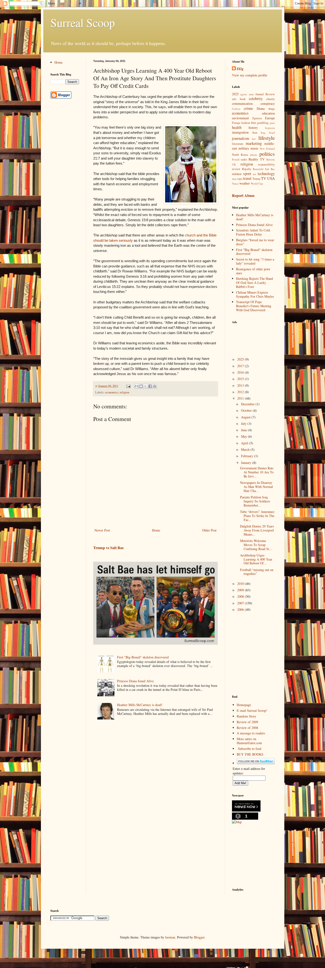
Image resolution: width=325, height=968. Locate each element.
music (254, 148)
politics (267, 153)
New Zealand (267, 148)
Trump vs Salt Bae (108, 548)
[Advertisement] (256, 337)
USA (271, 178)
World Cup (257, 183)
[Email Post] (128, 386)
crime (248, 108)
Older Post (209, 530)
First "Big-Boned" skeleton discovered (143, 657)
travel (247, 178)
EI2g (240, 68)
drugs (271, 109)
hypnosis (270, 128)
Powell (235, 159)
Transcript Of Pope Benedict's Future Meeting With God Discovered (253, 306)
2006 (241, 609)
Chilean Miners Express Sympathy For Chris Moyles (255, 294)
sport (247, 173)
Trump (256, 179)
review (236, 169)
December (248, 404)
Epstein (257, 118)
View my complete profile (249, 75)
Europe (270, 118)
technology (266, 173)
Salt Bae (270, 169)
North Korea (240, 155)
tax (254, 174)
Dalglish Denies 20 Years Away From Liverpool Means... (257, 530)
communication (242, 103)
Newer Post (102, 530)
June (244, 430)
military (243, 148)
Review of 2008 (247, 727)
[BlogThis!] (141, 386)
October (247, 410)
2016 (241, 372)
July (244, 423)
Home (156, 530)
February (247, 456)
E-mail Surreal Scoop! (252, 710)
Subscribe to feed (249, 748)
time (234, 179)
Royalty (246, 169)
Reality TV (257, 159)
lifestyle (266, 137)
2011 (241, 398)
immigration (240, 132)
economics (111, 392)
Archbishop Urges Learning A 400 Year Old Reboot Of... (256, 559)
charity (270, 99)
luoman (170, 937)
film (253, 123)
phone (253, 154)
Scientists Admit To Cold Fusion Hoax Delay (253, 232)
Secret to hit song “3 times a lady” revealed (255, 261)
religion (124, 392)
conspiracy (268, 103)
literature (237, 144)
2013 (241, 385)
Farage (236, 123)
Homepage (244, 704)
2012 (241, 392)
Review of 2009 (247, 722)
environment (240, 118)
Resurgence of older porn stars (253, 271)
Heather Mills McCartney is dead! (139, 704)
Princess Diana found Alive (135, 681)
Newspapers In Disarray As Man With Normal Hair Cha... (256, 486)
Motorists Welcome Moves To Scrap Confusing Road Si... (256, 544)
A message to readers (251, 733)
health (236, 127)
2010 (241, 583)
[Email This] (136, 386)
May (244, 436)
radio (244, 159)
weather (244, 183)
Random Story (246, 716)
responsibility (266, 164)
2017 (241, 366)
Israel (272, 132)
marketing (254, 143)
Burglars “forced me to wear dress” (255, 242)
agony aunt (247, 94)
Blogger (199, 937)
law (254, 138)
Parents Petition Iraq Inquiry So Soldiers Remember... (255, 501)
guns (272, 123)
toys (239, 179)
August (246, 417)
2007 (241, 603)
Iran (254, 132)
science (236, 173)
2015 (241, 378)
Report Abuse (243, 195)
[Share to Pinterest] (154, 386)
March (246, 449)
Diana (261, 108)
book (243, 99)
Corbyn (236, 108)
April (245, 443)
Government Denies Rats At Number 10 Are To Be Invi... (257, 472)
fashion (245, 123)
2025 (235, 94)
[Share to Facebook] (150, 386)
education (268, 113)
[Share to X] (145, 386)
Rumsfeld (258, 169)
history (253, 127)
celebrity (256, 98)
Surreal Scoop (82, 22)
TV (263, 178)
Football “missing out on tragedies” (256, 571)
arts (234, 99)
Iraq (263, 132)
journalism (240, 138)
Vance (235, 183)
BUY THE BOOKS (250, 754)
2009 (241, 590)
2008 (241, 596)
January (246, 462)
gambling (262, 123)
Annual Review (265, 94)
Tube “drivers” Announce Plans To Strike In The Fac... (257, 515)
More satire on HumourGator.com (249, 741)
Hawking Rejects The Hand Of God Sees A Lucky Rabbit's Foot (254, 282)
